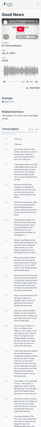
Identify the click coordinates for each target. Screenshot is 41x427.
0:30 (6, 144)
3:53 (6, 399)
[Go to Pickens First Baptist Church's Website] (7, 4)
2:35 (6, 295)
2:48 (6, 311)
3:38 (6, 381)
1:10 (6, 164)
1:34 (6, 202)
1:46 (6, 220)
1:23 (6, 184)
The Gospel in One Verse (12, 115)
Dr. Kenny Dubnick (11, 45)
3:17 (6, 351)
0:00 (6, 139)
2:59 (6, 326)
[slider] (13, 82)
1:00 (6, 149)
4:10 (6, 416)
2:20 (6, 275)
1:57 (6, 240)
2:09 (6, 258)
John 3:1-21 (9, 102)
